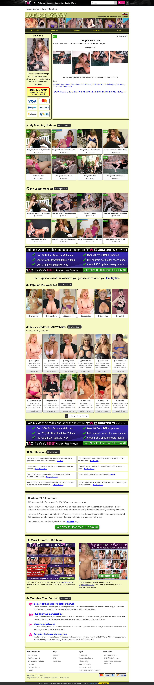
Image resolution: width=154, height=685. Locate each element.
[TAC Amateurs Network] (28, 2)
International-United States (81, 84)
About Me (54, 30)
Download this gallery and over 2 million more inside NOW (89, 91)
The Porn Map (94, 461)
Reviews (70, 521)
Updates (50, 3)
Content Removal (85, 667)
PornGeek (60, 461)
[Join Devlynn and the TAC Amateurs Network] (32, 101)
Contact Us (57, 661)
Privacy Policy (93, 683)
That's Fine (103, 683)
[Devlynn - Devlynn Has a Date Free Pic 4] (119, 57)
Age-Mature (65, 84)
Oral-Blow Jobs (110, 84)
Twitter (30, 670)
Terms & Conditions (86, 658)
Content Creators (110, 655)
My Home (35, 30)
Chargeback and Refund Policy (89, 670)
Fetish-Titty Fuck (97, 84)
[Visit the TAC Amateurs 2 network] (51, 562)
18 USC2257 (83, 655)
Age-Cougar (67, 86)
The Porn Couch (89, 469)
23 (87, 416)
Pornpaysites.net (52, 477)
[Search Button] (115, 3)
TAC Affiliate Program (111, 658)
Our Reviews (32, 655)
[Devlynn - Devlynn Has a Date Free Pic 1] (62, 57)
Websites (41, 3)
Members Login (97, 30)
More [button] (73, 3)
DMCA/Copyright (85, 664)
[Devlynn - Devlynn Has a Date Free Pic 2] (81, 62)
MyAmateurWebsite (86, 585)
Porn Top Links (98, 485)
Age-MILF (56, 84)
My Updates (75, 30)
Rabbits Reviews (58, 485)
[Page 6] (83, 416)
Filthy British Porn (41, 469)
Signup (121, 3)
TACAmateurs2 (68, 582)
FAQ (54, 658)
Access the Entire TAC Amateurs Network (38, 92)
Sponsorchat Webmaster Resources (113, 662)
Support (56, 655)
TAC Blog (31, 664)
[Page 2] (80, 416)
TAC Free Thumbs (34, 667)
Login (67, 3)
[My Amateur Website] (103, 562)
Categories (59, 3)
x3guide (112, 474)
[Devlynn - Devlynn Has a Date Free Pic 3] (100, 58)
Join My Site (113, 278)
